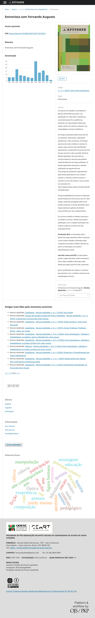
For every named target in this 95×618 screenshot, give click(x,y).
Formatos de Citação (67, 295)
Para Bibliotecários (12, 433)
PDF (63, 79)
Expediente (30, 312)
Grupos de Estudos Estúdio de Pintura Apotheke (45, 315)
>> (19, 373)
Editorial (29, 346)
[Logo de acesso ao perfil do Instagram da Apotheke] (10, 582)
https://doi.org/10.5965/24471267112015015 (27, 33)
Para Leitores (10, 426)
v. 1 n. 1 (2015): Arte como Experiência (33, 9)
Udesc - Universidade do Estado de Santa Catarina (31, 548)
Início (7, 9)
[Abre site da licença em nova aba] (13, 587)
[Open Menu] (4, 2)
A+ (9, 386)
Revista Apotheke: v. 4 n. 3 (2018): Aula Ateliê (54, 312)
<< (6, 373)
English (8, 404)
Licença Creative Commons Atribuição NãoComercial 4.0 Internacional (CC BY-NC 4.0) (41, 591)
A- (17, 386)
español (8, 407)
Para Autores (9, 430)
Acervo (14, 9)
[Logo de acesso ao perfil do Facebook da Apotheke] (19, 582)
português (9, 411)
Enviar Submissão (14, 445)
